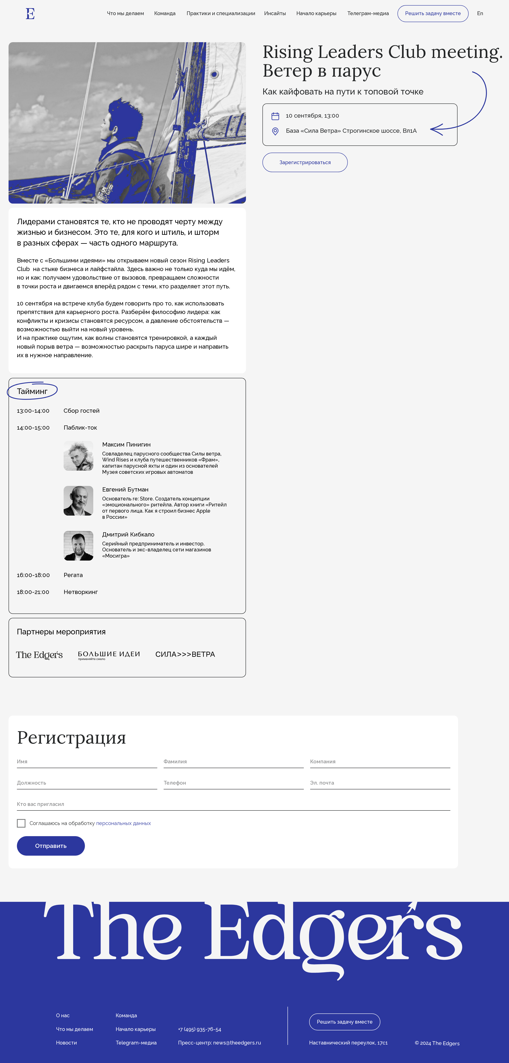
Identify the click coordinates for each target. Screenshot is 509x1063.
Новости (66, 1043)
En (480, 13)
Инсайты (275, 13)
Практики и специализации (221, 13)
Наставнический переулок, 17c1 (348, 1043)
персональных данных (123, 823)
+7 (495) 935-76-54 (199, 1029)
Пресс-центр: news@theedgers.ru (219, 1043)
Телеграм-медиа (368, 13)
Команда (165, 13)
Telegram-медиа (136, 1043)
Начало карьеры (316, 13)
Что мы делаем (125, 13)
